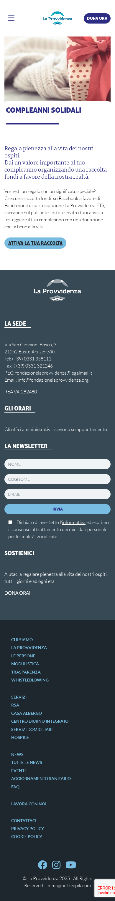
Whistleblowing (30, 680)
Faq (15, 786)
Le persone (23, 656)
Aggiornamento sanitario (41, 778)
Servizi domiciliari (31, 729)
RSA (15, 705)
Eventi (18, 770)
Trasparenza (26, 672)
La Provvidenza (29, 647)
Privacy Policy (27, 828)
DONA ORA (97, 18)
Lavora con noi (28, 804)
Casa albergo (26, 713)
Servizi (19, 697)
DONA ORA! (17, 593)
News (17, 754)
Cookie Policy (26, 836)
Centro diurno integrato (39, 721)
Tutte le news (26, 762)
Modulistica (25, 663)
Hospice (20, 737)
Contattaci (23, 820)
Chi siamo (22, 639)
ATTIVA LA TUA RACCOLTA (35, 243)
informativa (74, 522)
